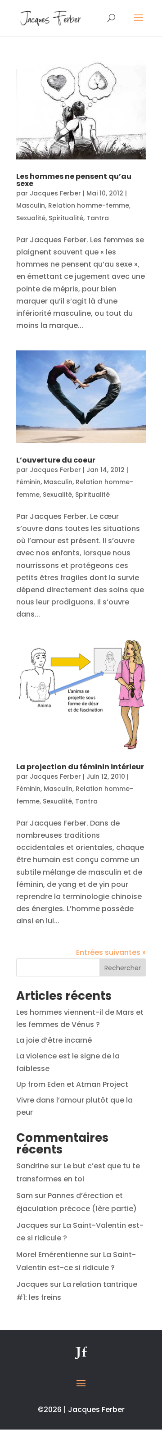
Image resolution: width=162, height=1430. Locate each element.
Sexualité (30, 217)
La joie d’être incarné (54, 1040)
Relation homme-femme (88, 205)
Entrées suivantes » (111, 952)
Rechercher (122, 967)
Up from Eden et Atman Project (72, 1084)
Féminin (28, 481)
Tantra (97, 217)
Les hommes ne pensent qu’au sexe (73, 180)
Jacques (32, 1225)
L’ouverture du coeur (55, 460)
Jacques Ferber (55, 193)
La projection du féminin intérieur (80, 767)
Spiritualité (66, 217)
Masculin (30, 205)
